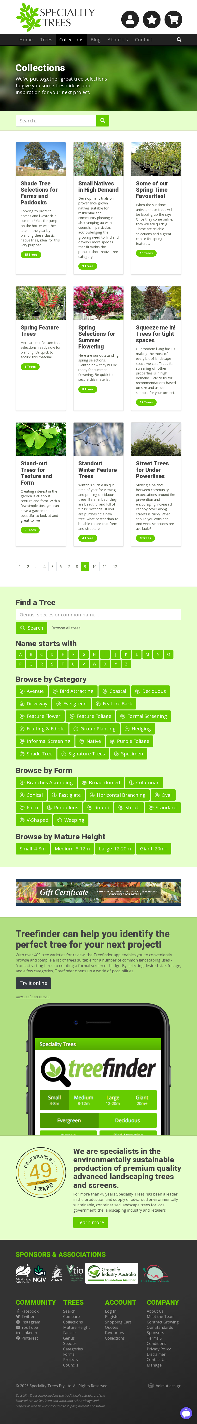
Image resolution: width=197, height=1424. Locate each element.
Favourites (114, 1332)
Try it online (33, 983)
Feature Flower (43, 716)
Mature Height (76, 1327)
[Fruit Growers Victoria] (155, 1272)
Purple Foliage (132, 741)
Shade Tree (38, 753)
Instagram (30, 1322)
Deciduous (153, 691)
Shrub (132, 807)
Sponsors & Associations (61, 1255)
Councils (70, 1365)
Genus (69, 1338)
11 (105, 566)
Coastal (117, 691)
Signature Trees (86, 753)
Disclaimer (156, 1354)
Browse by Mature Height (60, 836)
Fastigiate (69, 795)
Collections (71, 39)
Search (35, 628)
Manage (154, 1365)
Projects (70, 1359)
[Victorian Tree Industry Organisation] (74, 1272)
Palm (31, 807)
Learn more (90, 1222)
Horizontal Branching (121, 795)
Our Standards (160, 1327)
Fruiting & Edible (44, 728)
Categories (73, 1349)
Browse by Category (51, 679)
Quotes (111, 1327)
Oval (166, 795)
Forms (68, 1354)
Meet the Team (160, 1316)
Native (93, 741)
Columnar (147, 782)
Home (26, 39)
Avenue (34, 691)
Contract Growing (163, 1322)
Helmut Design (168, 1385)
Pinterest (29, 1338)
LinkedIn (29, 1332)
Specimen (131, 753)
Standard (165, 807)
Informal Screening (47, 741)
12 (115, 566)
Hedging (140, 728)
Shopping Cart (118, 1322)
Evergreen (74, 703)
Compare (71, 1316)
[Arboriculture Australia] (23, 1272)
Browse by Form (44, 770)
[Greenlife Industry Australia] (111, 1273)
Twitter (28, 1316)
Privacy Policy (159, 1349)
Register (112, 1316)
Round (101, 807)
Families (70, 1332)
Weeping (73, 820)
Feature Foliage (93, 716)
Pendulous (65, 807)
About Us (118, 39)
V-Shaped (36, 820)
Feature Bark (117, 703)
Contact (143, 39)
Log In (111, 1311)
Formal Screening (146, 716)
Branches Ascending (49, 782)
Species (70, 1343)
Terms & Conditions (156, 1340)
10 (94, 566)
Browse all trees (65, 628)
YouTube (29, 1327)
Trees (46, 39)
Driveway (36, 703)
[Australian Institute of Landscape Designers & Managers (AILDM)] (56, 1272)
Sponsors (155, 1332)
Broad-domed (104, 782)
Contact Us (156, 1359)
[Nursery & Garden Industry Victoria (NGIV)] (39, 1272)
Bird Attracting (76, 691)
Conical (34, 795)
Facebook (30, 1311)
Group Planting (97, 728)
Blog (95, 39)
